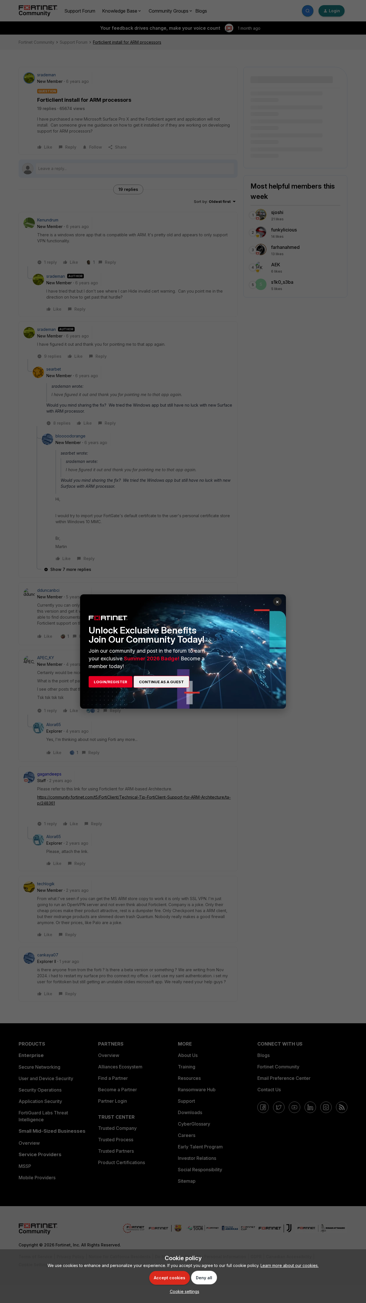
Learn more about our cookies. (289, 1265)
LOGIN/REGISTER (110, 682)
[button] (183, 1291)
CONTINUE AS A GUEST (161, 682)
